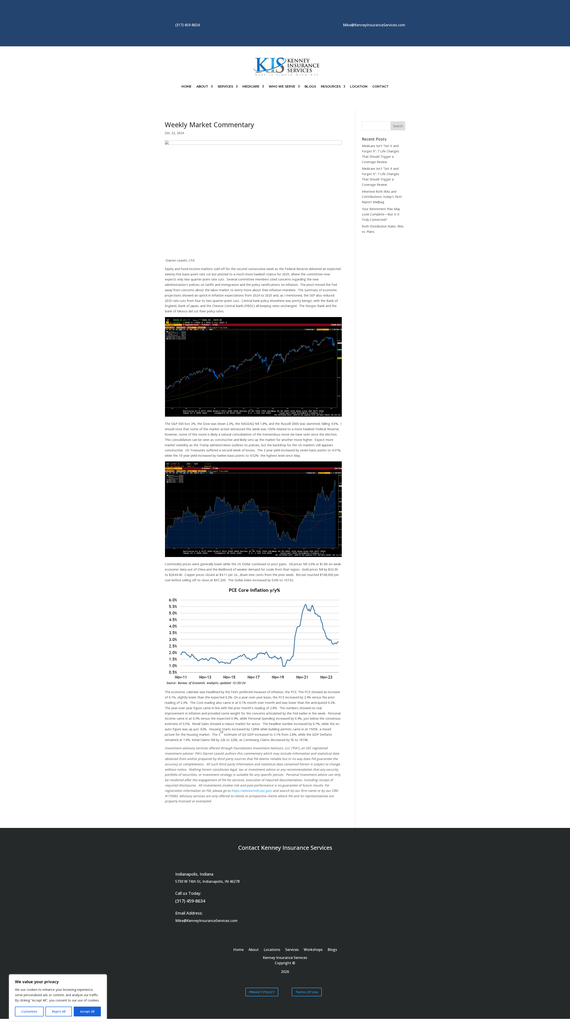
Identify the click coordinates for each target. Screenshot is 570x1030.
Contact (380, 86)
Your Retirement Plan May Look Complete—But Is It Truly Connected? (381, 214)
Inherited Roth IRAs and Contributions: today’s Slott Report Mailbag (382, 196)
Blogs (310, 86)
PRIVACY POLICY (262, 992)
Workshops (313, 950)
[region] (58, 997)
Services (225, 86)
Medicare (250, 86)
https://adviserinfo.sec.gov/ (251, 790)
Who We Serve (282, 86)
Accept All (87, 1011)
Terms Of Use (306, 992)
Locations (272, 950)
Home (186, 86)
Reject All (58, 1011)
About (202, 86)
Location (358, 86)
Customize (29, 1011)
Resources (331, 86)
